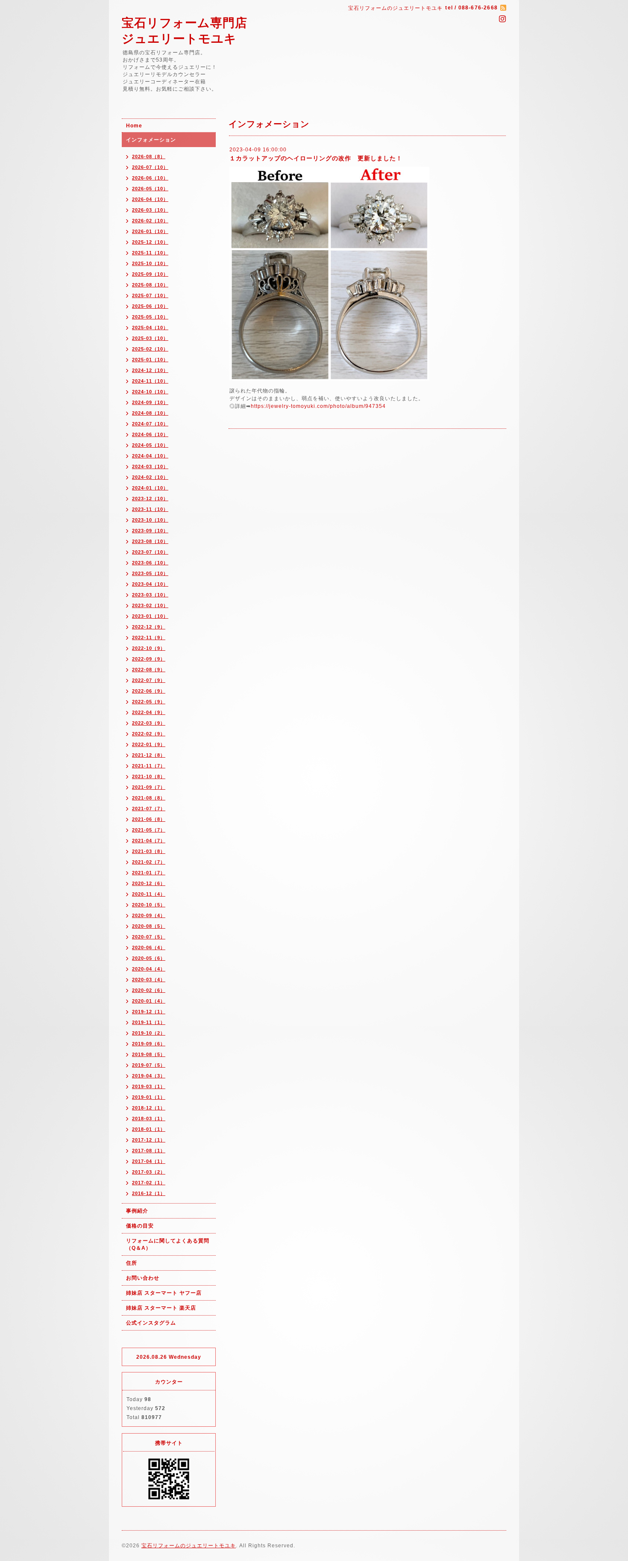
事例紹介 (137, 1211)
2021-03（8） (148, 851)
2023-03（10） (150, 594)
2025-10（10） (150, 263)
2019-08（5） (148, 1054)
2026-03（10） (150, 209)
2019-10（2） (148, 1033)
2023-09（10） (150, 530)
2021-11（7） (148, 765)
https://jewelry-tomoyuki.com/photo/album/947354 (318, 406)
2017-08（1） (148, 1150)
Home (134, 126)
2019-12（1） (148, 1011)
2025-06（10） (150, 306)
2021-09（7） (148, 787)
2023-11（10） (150, 509)
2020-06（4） (148, 947)
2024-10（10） (150, 391)
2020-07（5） (148, 936)
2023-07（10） (150, 552)
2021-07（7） (148, 808)
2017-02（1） (148, 1182)
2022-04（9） (148, 712)
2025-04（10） (150, 327)
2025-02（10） (150, 348)
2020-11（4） (148, 894)
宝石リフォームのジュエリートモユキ (188, 1546)
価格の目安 (140, 1226)
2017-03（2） (148, 1171)
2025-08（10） (150, 284)
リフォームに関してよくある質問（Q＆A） (167, 1244)
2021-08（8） (148, 797)
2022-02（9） (148, 733)
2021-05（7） (148, 829)
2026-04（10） (150, 199)
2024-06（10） (150, 434)
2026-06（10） (150, 177)
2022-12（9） (148, 626)
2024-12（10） (150, 370)
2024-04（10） (150, 455)
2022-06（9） (148, 690)
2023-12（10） (150, 498)
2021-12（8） (148, 755)
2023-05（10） (150, 573)
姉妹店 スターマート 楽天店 (161, 1308)
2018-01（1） (148, 1129)
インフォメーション (151, 140)
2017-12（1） (148, 1139)
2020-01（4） (148, 1000)
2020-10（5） (148, 904)
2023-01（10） (150, 616)
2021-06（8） (148, 819)
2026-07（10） (150, 167)
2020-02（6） (148, 990)
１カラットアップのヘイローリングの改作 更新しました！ (315, 158)
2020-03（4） (148, 979)
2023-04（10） (150, 584)
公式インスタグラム (151, 1323)
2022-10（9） (148, 648)
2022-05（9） (148, 701)
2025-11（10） (150, 252)
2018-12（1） (148, 1107)
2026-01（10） (150, 231)
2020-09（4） (148, 915)
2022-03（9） (148, 723)
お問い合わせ (142, 1278)
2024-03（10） (150, 466)
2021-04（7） (148, 840)
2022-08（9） (148, 669)
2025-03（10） (150, 338)
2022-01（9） (148, 744)
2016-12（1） (148, 1193)
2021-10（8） (148, 776)
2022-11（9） (148, 637)
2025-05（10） (150, 316)
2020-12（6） (148, 883)
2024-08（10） (150, 413)
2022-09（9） (148, 658)
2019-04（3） (148, 1075)
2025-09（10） (150, 274)
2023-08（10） (150, 541)
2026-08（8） (148, 156)
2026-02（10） (150, 220)
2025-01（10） (150, 359)
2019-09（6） (148, 1043)
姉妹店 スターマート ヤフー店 (164, 1293)
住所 (131, 1263)
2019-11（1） (148, 1022)
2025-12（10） (150, 242)
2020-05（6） (148, 958)
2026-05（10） (150, 188)
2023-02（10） (150, 605)
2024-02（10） (150, 477)
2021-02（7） (148, 862)
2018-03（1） (148, 1118)
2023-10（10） (150, 519)
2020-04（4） (148, 968)
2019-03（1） (148, 1086)
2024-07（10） (150, 423)
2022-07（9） (148, 680)
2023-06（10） (150, 562)
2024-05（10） (150, 445)
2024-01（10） (150, 487)
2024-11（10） (150, 381)
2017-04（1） (148, 1161)
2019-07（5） (148, 1065)
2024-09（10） (150, 402)
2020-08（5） (148, 926)
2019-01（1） (148, 1097)
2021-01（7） (148, 872)
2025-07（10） (150, 295)
